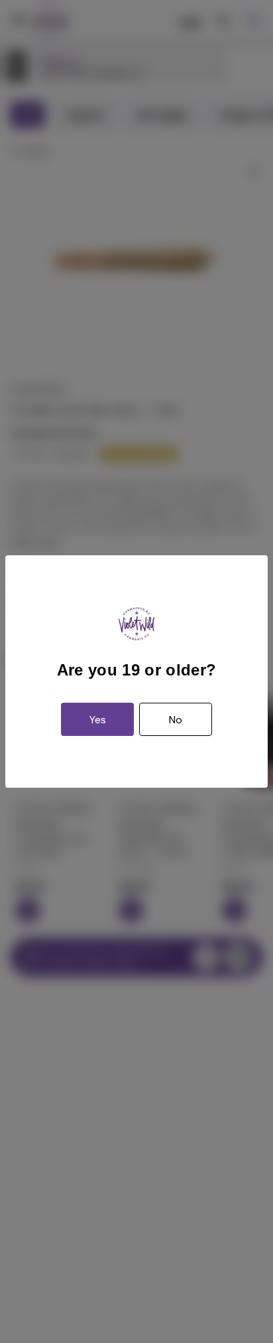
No (175, 720)
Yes (97, 720)
